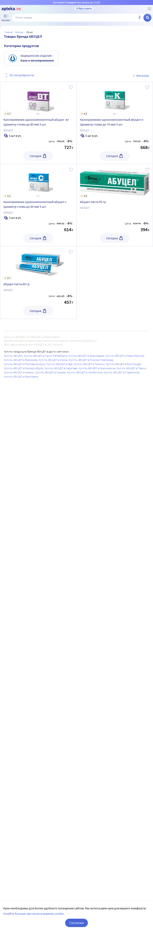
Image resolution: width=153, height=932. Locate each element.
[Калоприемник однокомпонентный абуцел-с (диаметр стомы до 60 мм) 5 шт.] (38, 205)
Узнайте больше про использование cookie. (33, 914)
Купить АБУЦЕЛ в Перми (131, 368)
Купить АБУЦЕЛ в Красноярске (96, 368)
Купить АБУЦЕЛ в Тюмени (89, 364)
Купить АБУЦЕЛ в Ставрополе (121, 372)
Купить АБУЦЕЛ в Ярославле (21, 376)
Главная (8, 32)
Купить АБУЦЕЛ (13, 355)
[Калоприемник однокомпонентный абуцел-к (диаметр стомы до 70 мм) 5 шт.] (115, 123)
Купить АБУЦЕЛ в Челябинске (84, 372)
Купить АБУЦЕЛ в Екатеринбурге (23, 368)
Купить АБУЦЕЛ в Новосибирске (124, 355)
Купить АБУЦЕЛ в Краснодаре (86, 355)
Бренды (19, 32)
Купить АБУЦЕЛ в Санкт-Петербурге (45, 355)
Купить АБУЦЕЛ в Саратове (61, 368)
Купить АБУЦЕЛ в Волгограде (123, 364)
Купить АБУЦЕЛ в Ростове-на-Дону (24, 364)
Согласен (76, 922)
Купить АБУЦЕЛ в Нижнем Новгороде (91, 360)
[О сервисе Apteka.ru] (149, 8)
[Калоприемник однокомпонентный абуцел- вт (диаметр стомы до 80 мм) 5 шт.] (38, 123)
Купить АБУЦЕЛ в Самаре (50, 372)
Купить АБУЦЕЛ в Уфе (59, 364)
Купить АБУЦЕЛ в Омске (53, 360)
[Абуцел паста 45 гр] (115, 205)
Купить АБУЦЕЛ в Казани (19, 372)
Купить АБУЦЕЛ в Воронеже (20, 360)
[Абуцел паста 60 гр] (38, 282)
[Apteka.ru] (11, 9)
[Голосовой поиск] (139, 17)
